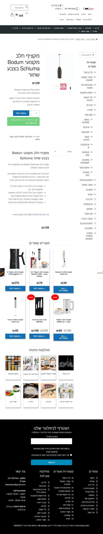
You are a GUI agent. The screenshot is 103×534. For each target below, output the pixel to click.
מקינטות (85, 131)
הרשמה (51, 462)
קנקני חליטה (86, 138)
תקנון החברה (88, 488)
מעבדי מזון (41, 512)
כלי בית (89, 199)
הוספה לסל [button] (38, 288)
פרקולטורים (84, 146)
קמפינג (89, 189)
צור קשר (90, 512)
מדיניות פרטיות (88, 502)
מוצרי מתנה (85, 31)
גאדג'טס (28, 136)
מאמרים (63, 14)
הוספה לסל (21, 113)
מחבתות (88, 28)
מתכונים (89, 228)
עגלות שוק (42, 499)
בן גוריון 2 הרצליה (56, 7)
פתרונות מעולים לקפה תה (35, 214)
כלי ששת (42, 509)
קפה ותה (89, 114)
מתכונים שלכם (73, 14)
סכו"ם (43, 506)
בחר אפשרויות (63, 289)
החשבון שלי (89, 498)
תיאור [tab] (69, 151)
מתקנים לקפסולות (85, 161)
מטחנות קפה (85, 153)
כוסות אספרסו (85, 121)
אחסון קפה (84, 167)
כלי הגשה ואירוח (27, 28)
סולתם (90, 208)
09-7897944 (70, 8)
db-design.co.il (45, 525)
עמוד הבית (91, 39)
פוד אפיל (89, 213)
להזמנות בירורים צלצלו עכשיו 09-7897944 (24, 121)
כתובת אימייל (51, 436)
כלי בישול (88, 72)
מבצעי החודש (40, 516)
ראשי (89, 14)
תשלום (78, 19)
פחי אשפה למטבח (38, 495)
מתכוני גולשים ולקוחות (89, 235)
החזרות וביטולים (87, 505)
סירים (97, 28)
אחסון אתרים (31, 525)
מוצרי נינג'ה (87, 218)
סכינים (15, 28)
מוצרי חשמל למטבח (75, 28)
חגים (62, 19)
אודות (83, 14)
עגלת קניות (87, 19)
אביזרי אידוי (41, 502)
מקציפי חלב (19, 136)
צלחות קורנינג (86, 223)
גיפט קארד (70, 19)
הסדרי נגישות (88, 508)
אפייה (95, 31)
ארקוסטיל (88, 203)
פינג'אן (86, 127)
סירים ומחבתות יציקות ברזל (39, 491)
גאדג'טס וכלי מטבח (43, 28)
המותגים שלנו (86, 179)
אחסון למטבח (59, 28)
